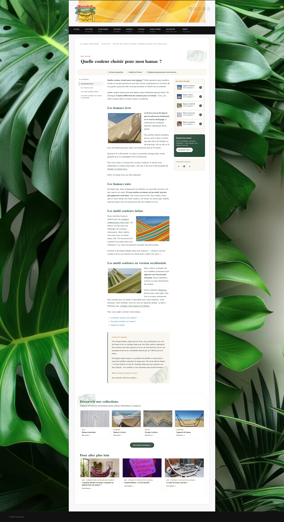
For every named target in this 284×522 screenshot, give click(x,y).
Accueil (77, 29)
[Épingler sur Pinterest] (184, 166)
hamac (139, 80)
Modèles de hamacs (145, 44)
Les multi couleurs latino (89, 91)
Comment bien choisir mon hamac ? (125, 44)
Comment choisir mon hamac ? (124, 318)
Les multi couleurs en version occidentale (91, 97)
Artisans (117, 30)
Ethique (141, 30)
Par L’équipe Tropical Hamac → (125, 378)
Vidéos (186, 30)
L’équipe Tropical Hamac (91, 44)
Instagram (190, 9)
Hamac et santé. (118, 325)
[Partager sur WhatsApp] (189, 166)
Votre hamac (103, 30)
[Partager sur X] (178, 166)
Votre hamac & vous (160, 44)
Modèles (129, 30)
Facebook (195, 9)
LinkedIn (204, 9)
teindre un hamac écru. (117, 169)
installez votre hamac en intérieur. (135, 306)
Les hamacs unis (87, 88)
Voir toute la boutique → (142, 445)
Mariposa (163, 290)
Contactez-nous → (184, 150)
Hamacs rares (155, 30)
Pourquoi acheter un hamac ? (123, 321)
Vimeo (199, 9)
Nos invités (171, 30)
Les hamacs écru (87, 84)
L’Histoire (89, 30)
